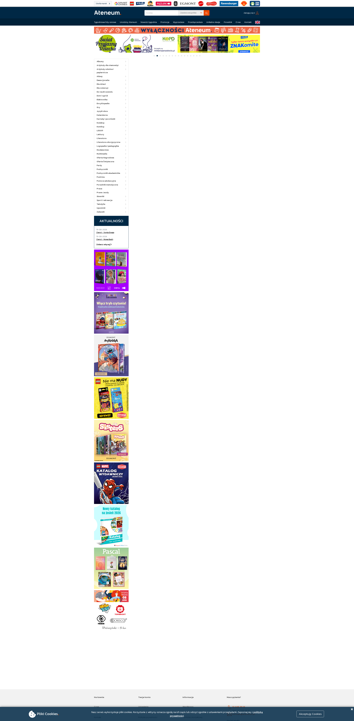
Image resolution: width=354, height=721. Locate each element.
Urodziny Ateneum (128, 22)
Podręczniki (102, 169)
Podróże (101, 177)
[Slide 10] (181, 56)
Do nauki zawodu (105, 91)
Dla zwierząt (102, 88)
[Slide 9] (178, 56)
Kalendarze (102, 115)
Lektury (100, 134)
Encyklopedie (103, 103)
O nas (238, 22)
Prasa (99, 188)
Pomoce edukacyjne (106, 180)
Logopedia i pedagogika (108, 146)
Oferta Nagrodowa (105, 157)
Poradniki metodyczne (107, 184)
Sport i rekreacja (104, 200)
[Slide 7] (172, 56)
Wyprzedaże (178, 22)
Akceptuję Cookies (310, 714)
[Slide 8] (175, 56)
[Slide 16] (200, 56)
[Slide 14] (194, 56)
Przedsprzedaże (195, 22)
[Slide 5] (166, 56)
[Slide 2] (157, 56)
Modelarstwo (103, 149)
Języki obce (102, 111)
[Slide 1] (154, 56)
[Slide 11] (184, 56)
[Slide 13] (191, 56)
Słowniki (100, 196)
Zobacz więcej (103, 244)
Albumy (100, 61)
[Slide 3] (160, 56)
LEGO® (100, 130)
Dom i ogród (102, 95)
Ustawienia (143, 706)
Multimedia (102, 153)
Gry (98, 107)
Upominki (101, 208)
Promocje (165, 22)
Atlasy (100, 76)
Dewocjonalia (103, 80)
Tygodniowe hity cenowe (105, 22)
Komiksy (100, 126)
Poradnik (228, 22)
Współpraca (188, 706)
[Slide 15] (197, 56)
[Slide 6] (169, 56)
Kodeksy (101, 122)
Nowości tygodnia (149, 22)
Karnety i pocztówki (106, 119)
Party (99, 165)
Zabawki (101, 211)
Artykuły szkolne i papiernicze (105, 71)
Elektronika (102, 99)
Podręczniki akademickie (108, 173)
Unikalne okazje (213, 22)
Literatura (101, 138)
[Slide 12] (187, 56)
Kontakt (248, 22)
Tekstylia (101, 204)
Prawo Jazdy (103, 192)
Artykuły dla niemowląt (108, 65)
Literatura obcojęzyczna (108, 142)
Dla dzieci (101, 84)
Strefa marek (101, 3)
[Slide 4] (163, 56)
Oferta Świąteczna (105, 161)
